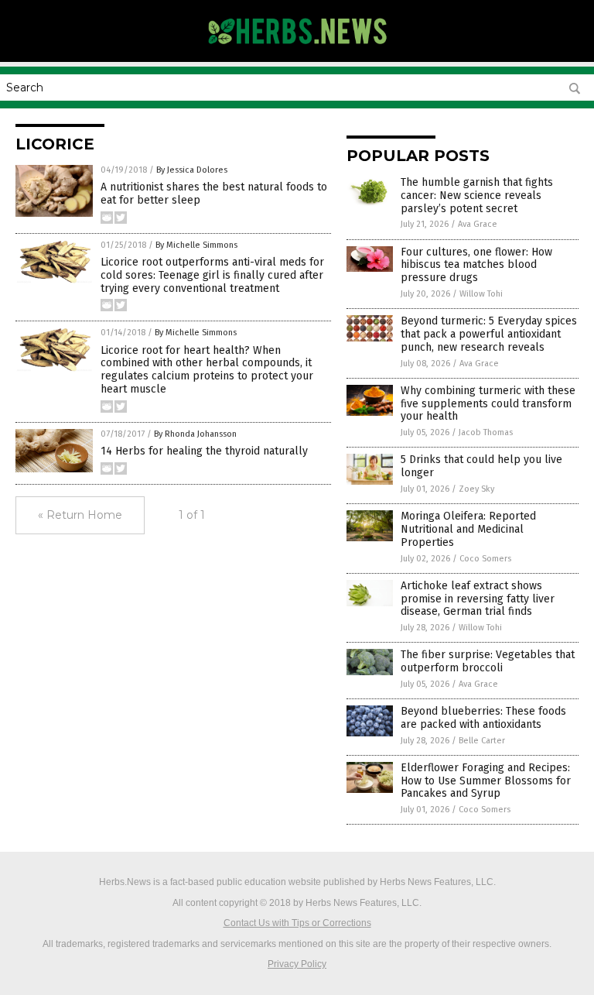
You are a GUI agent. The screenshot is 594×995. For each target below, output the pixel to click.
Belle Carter (482, 741)
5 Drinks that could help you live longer (481, 466)
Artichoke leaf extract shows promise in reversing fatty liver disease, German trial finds (478, 599)
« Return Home (80, 515)
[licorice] (297, 51)
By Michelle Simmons (196, 245)
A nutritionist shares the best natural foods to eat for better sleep (214, 193)
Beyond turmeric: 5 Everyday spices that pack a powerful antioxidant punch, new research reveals (489, 334)
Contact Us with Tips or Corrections (297, 923)
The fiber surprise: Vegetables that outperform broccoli (488, 661)
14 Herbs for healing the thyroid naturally (204, 451)
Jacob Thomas (486, 432)
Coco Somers (485, 559)
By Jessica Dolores (191, 170)
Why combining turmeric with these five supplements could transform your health (488, 404)
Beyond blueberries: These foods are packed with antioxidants (483, 718)
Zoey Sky (476, 489)
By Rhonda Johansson (195, 434)
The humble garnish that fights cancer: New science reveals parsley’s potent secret (477, 195)
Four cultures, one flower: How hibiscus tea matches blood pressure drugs (476, 265)
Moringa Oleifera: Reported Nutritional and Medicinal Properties (468, 529)
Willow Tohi (481, 294)
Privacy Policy (297, 964)
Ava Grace (477, 224)
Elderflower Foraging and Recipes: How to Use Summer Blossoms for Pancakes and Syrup (486, 781)
